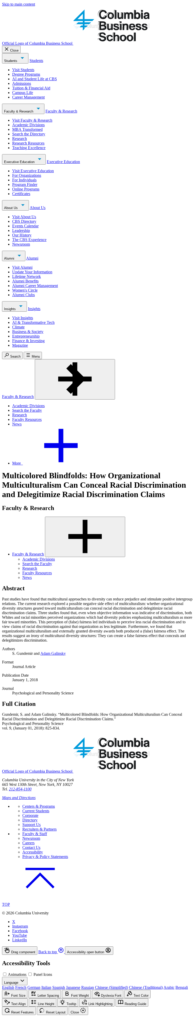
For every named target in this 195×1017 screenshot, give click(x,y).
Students (11, 61)
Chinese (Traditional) (146, 987)
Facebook (20, 931)
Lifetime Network (26, 276)
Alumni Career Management (35, 285)
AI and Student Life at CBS (34, 79)
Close (14, 50)
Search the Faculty (27, 410)
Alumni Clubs (23, 295)
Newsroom (21, 244)
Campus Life (22, 92)
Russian (87, 987)
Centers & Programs (38, 806)
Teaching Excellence (28, 148)
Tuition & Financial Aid (31, 88)
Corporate (30, 815)
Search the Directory (28, 134)
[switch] (4, 974)
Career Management (28, 97)
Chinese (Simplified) (111, 987)
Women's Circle (25, 290)
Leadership (21, 230)
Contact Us (31, 847)
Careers (28, 843)
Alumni (9, 258)
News (17, 424)
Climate (18, 327)
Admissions (21, 83)
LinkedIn (19, 940)
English (8, 987)
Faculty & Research (19, 111)
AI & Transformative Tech (33, 322)
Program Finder (24, 184)
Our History (21, 235)
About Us (11, 208)
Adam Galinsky (53, 653)
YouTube (19, 935)
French (20, 987)
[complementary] (97, 950)
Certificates (21, 194)
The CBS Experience (29, 239)
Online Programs (25, 189)
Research (19, 138)
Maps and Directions (19, 798)
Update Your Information (32, 272)
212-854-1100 (20, 789)
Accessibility (32, 852)
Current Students (35, 811)
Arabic (169, 987)
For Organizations (26, 175)
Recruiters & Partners (39, 829)
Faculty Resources (27, 419)
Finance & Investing (28, 341)
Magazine (20, 345)
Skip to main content (18, 4)
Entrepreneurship (26, 336)
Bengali (181, 987)
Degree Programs (26, 74)
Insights (10, 309)
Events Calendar (25, 226)
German (33, 987)
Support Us (31, 824)
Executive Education (20, 162)
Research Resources (28, 143)
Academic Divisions (28, 125)
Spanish (58, 987)
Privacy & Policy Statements (45, 856)
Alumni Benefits (25, 281)
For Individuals (24, 180)
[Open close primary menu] (75, 379)
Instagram (20, 926)
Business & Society (27, 331)
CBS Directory (24, 221)
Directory (30, 820)
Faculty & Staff (34, 834)
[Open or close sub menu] (85, 537)
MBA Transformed (27, 129)
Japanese (73, 987)
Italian (46, 987)
